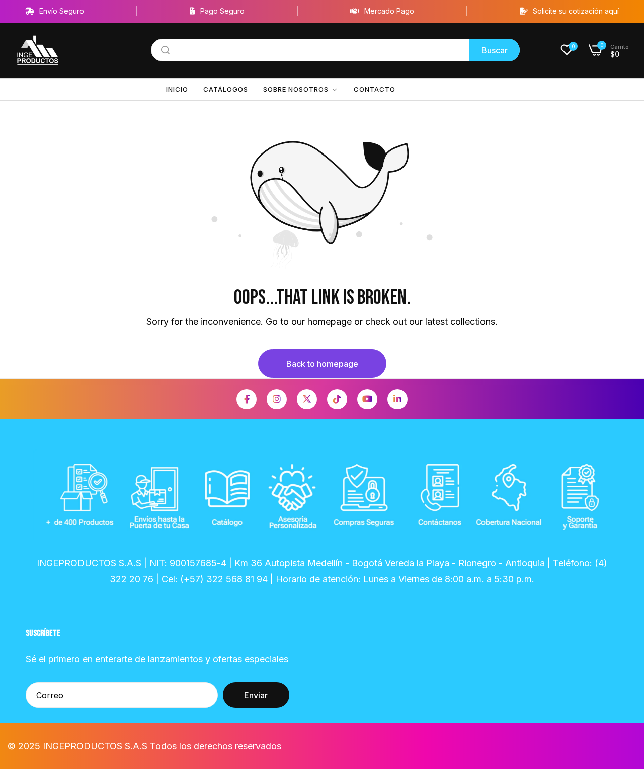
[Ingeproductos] (37, 50)
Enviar (256, 695)
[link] (301, 89)
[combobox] (335, 50)
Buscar (494, 50)
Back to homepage (322, 364)
